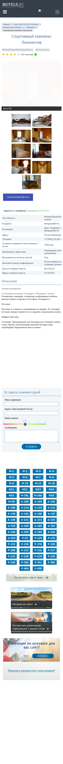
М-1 (11, 471)
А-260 (11, 532)
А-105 (51, 501)
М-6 (24, 477)
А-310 (11, 538)
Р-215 (24, 550)
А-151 (24, 519)
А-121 (51, 507)
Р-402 (51, 562)
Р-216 (38, 550)
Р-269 (24, 562)
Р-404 (24, 568)
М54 (51, 489)
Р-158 (24, 544)
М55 (11, 495)
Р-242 (51, 556)
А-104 (38, 501)
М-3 (38, 471)
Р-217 (51, 550)
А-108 (11, 507)
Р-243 (11, 562)
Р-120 (38, 538)
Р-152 (11, 544)
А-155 (51, 519)
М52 (24, 489)
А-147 (51, 513)
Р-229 (38, 556)
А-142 (24, 513)
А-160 (24, 526)
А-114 (24, 507)
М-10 (25, 483)
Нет (26, 655)
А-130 (11, 513)
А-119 (38, 507)
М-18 (51, 483)
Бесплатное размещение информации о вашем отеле (29, 627)
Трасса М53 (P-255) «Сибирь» (26, 24)
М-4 (51, 471)
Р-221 (11, 556)
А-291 (51, 532)
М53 (38, 489)
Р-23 (25, 538)
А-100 (24, 501)
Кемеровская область (12, 27)
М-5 (11, 477)
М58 (51, 495)
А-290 (38, 532)
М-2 (24, 471)
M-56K (38, 495)
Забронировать (18, 197)
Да (14, 655)
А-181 (51, 526)
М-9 (11, 483)
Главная (6, 24)
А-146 (38, 513)
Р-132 (51, 538)
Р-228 (24, 556)
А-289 (24, 532)
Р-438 (38, 568)
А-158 (11, 526)
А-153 (38, 519)
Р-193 (51, 544)
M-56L (25, 495)
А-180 (38, 526)
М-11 (38, 483)
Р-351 (38, 562)
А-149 (11, 519)
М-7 (38, 477)
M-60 (11, 501)
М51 (11, 489)
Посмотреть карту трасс (28, 577)
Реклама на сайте (22, 604)
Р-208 (11, 550)
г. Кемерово (30, 27)
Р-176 (38, 544)
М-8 (51, 477)
